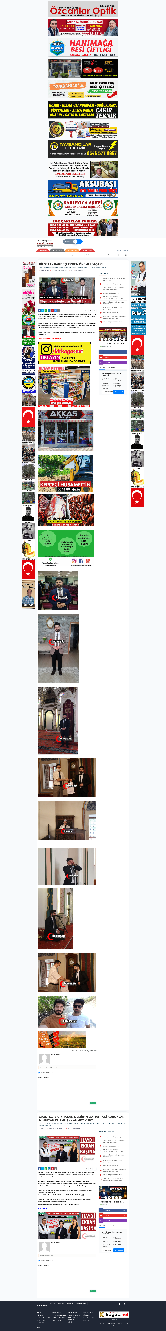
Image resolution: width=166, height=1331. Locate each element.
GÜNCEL (105, 1204)
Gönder (93, 1103)
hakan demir (79, 270)
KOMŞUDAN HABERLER (76, 255)
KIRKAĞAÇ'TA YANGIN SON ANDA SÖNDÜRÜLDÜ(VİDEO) (112, 1202)
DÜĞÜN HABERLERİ (103, 255)
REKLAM (61, 1304)
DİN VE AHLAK (107, 346)
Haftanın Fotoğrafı (74, 1315)
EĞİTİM (70, 1322)
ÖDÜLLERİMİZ (90, 255)
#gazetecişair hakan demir (46, 1255)
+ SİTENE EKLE (81, 1304)
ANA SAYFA (43, 250)
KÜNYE (52, 1304)
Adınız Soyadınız (43, 1077)
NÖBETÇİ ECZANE (58, 1317)
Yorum (40, 1084)
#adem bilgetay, (44, 1067)
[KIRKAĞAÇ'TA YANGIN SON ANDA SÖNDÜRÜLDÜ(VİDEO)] (113, 1192)
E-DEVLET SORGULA (90, 1317)
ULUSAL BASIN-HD (61, 255)
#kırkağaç (58, 1067)
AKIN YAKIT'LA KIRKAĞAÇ (73, 1318)
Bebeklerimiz (72, 1312)
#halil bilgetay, (52, 1067)
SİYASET (86, 1315)
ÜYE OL (119, 250)
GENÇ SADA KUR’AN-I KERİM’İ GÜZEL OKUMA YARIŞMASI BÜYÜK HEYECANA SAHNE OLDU (112, 344)
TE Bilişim (40, 1328)
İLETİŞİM (70, 1304)
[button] (68, 241)
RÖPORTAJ (49, 255)
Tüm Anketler (111, 367)
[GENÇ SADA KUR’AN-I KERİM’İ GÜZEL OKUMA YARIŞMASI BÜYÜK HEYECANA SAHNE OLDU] (113, 334)
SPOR (40, 255)
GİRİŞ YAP (125, 250)
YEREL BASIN (56, 1320)
